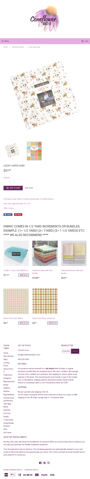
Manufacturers (9, 381)
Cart (86, 41)
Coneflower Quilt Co (15, 470)
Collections (8, 375)
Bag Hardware (9, 395)
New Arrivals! (9, 356)
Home (6, 47)
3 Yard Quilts (8, 420)
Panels (6, 417)
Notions (7, 391)
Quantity (7, 178)
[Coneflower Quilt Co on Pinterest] (44, 463)
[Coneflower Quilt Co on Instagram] (48, 463)
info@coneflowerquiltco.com (29, 355)
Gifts (5, 429)
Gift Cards (7, 432)
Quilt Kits (7, 410)
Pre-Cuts (7, 413)
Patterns (7, 388)
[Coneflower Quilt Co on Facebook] (40, 463)
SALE (6, 359)
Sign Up (75, 351)
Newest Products (18, 47)
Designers (7, 378)
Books (6, 385)
